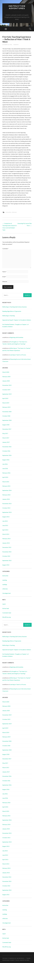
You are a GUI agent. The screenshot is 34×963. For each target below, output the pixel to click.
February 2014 (6, 495)
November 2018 (6, 411)
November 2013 (6, 503)
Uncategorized (6, 593)
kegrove (16, 44)
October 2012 (6, 556)
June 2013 (5, 525)
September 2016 (6, 455)
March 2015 (5, 481)
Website (4, 281)
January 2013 (6, 543)
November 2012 (6, 552)
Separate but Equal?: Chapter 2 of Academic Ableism (16, 320)
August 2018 (5, 424)
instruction (8, 212)
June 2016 (5, 468)
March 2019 (5, 403)
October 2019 (6, 389)
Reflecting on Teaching (8, 315)
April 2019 (5, 398)
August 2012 (5, 565)
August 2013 (5, 516)
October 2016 (6, 451)
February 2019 (6, 407)
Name (4, 271)
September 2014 (6, 490)
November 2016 (6, 446)
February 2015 (6, 486)
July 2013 (5, 521)
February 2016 (6, 473)
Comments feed (6, 612)
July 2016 (5, 464)
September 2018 (6, 420)
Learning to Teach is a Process (18, 355)
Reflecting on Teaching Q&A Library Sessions (14, 307)
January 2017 (6, 442)
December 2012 (6, 547)
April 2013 (5, 530)
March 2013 (5, 534)
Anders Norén (24, 960)
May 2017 (5, 433)
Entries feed (5, 608)
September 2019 (6, 394)
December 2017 (6, 429)
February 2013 (6, 538)
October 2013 (6, 508)
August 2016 (5, 459)
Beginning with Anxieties (16, 337)
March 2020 (5, 372)
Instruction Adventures (17, 7)
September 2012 (6, 560)
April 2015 (5, 477)
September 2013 (6, 512)
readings (4, 584)
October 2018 (6, 416)
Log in (4, 604)
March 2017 (5, 438)
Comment (5, 248)
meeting (4, 580)
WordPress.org (6, 617)
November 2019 (6, 385)
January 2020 (6, 381)
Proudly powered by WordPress (13, 958)
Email (4, 276)
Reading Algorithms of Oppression (11, 311)
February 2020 (6, 376)
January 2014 (6, 499)
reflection (14, 212)
